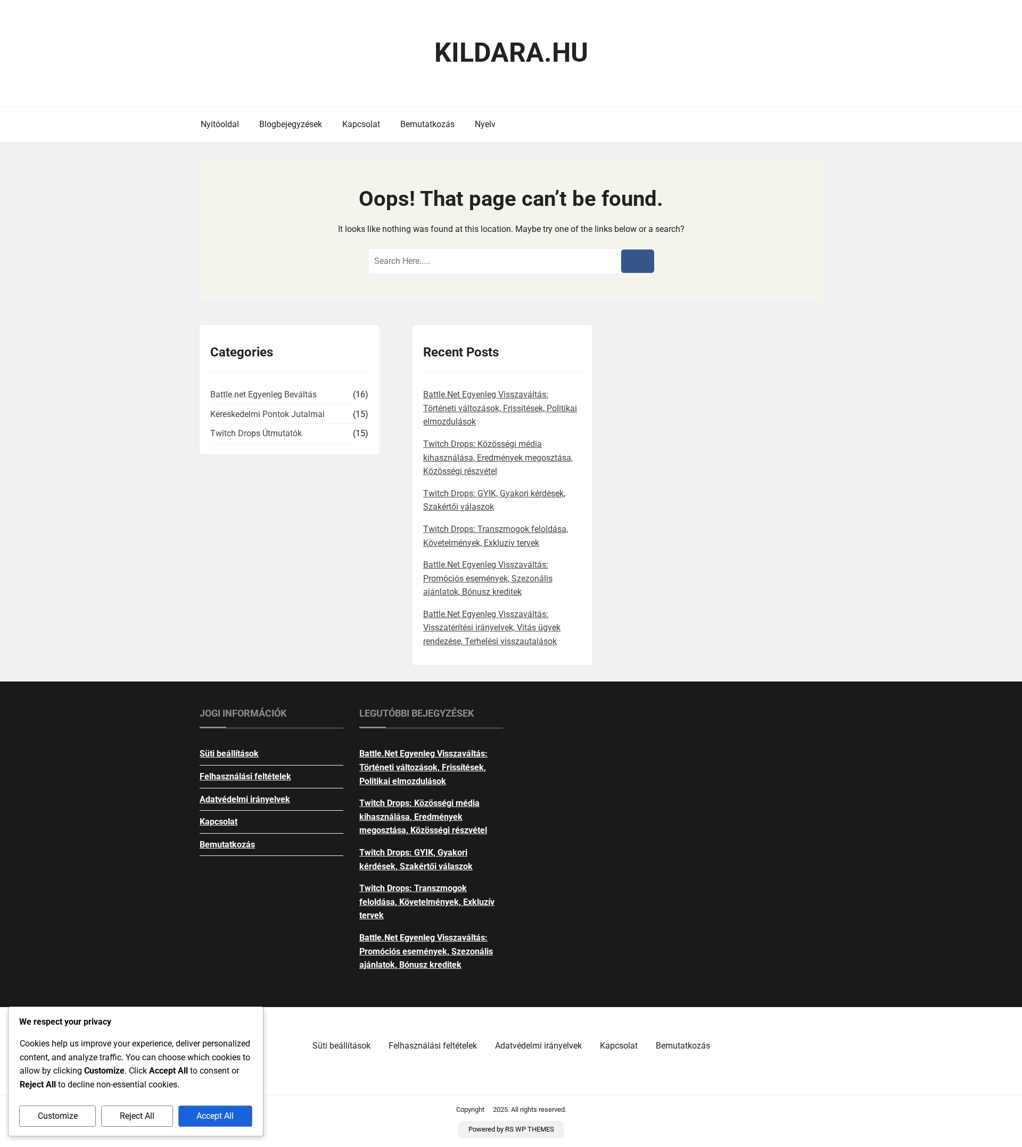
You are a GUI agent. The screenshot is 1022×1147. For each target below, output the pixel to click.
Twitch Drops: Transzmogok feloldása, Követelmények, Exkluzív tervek (426, 901)
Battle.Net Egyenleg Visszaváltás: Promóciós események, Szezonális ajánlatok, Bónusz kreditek (488, 578)
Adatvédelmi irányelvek (245, 799)
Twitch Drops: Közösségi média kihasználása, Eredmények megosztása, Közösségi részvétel (498, 457)
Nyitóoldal (220, 124)
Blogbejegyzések (290, 124)
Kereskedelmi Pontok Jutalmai (267, 414)
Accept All (215, 1116)
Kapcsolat (361, 124)
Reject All (137, 1116)
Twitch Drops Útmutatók (256, 433)
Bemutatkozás (427, 124)
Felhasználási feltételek (245, 776)
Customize (58, 1116)
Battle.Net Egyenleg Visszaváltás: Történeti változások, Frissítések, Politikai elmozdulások (500, 408)
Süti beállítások (229, 754)
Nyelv (485, 124)
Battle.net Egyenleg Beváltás (263, 394)
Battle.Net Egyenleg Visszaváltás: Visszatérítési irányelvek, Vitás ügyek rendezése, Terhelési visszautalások (492, 627)
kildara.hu (511, 52)
